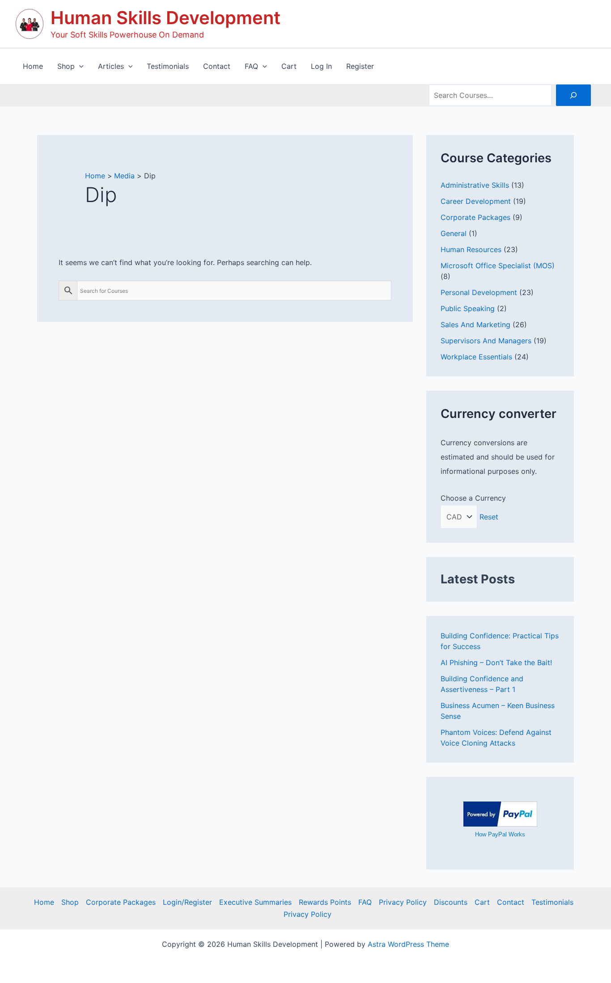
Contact (510, 902)
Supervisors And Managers (486, 340)
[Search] (573, 95)
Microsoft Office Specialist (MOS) (498, 265)
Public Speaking (468, 308)
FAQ (365, 902)
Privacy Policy (403, 902)
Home (44, 902)
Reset (488, 516)
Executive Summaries (255, 902)
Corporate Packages (475, 217)
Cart (482, 902)
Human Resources (471, 249)
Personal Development (479, 292)
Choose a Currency (473, 498)
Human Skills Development (165, 18)
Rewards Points (325, 902)
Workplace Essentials (476, 356)
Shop (70, 902)
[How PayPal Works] (500, 813)
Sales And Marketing (475, 324)
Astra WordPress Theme (408, 944)
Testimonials (552, 902)
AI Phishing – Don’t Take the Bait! (496, 662)
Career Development (476, 201)
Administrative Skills (475, 185)
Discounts (450, 902)
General (454, 233)
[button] (79, 66)
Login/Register (187, 902)
